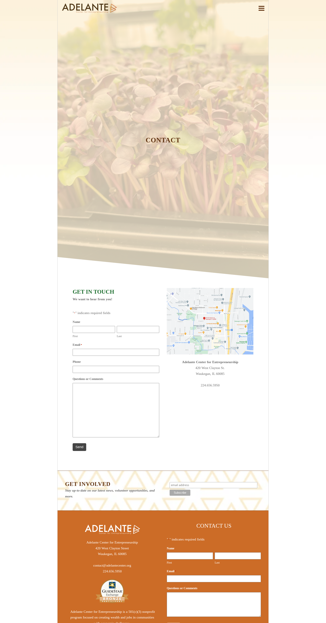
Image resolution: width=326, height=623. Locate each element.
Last (119, 336)
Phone (77, 361)
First (75, 336)
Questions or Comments (88, 379)
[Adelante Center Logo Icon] (89, 8)
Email (77, 344)
